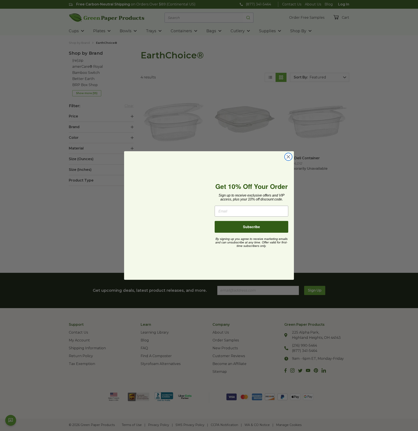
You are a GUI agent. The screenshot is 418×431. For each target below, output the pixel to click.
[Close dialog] (288, 157)
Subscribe (251, 226)
